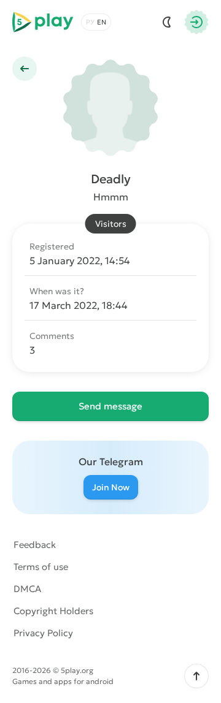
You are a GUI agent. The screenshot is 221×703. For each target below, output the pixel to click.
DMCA (27, 589)
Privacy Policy (43, 633)
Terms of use (41, 566)
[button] (196, 676)
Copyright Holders (53, 611)
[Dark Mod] (167, 22)
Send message (110, 406)
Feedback (35, 544)
